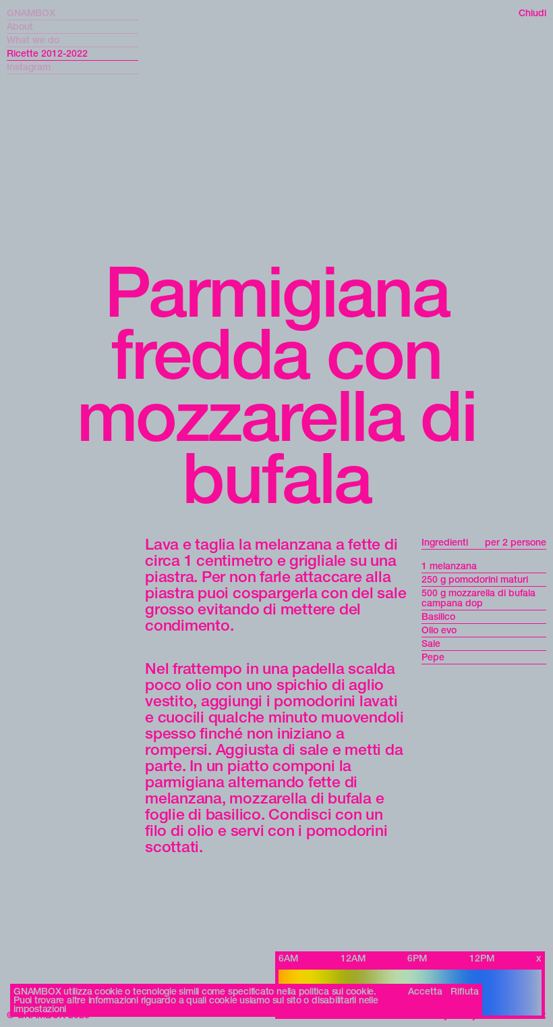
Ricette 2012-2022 (47, 54)
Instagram (29, 67)
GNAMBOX (31, 13)
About (20, 27)
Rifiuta (464, 991)
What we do (33, 40)
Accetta (425, 991)
